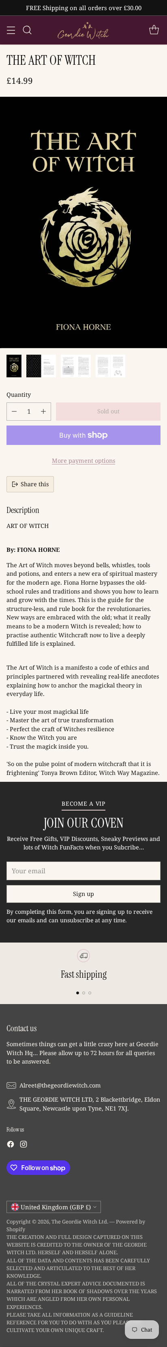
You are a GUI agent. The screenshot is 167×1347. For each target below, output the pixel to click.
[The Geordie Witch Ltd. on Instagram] (23, 1145)
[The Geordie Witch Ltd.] (83, 30)
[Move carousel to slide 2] (83, 993)
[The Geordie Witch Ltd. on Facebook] (10, 1145)
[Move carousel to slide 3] (89, 993)
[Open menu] (10, 30)
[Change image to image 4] (110, 366)
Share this (35, 484)
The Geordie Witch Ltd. (79, 1221)
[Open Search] (27, 30)
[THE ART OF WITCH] (83, 222)
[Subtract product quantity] (14, 411)
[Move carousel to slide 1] (77, 993)
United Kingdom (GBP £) (56, 1207)
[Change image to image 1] (13, 366)
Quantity (18, 394)
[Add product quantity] (43, 411)
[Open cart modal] (154, 30)
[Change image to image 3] (75, 366)
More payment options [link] (83, 460)
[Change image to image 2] (41, 366)
